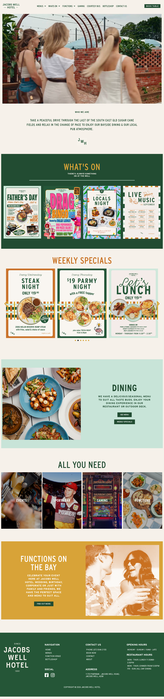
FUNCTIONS (67, 6)
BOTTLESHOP (108, 6)
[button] (5, 303)
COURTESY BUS (93, 6)
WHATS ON (52, 6)
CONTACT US (121, 6)
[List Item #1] (48, 675)
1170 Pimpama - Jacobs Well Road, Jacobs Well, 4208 (102, 675)
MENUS (40, 6)
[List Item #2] (54, 675)
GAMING (81, 6)
